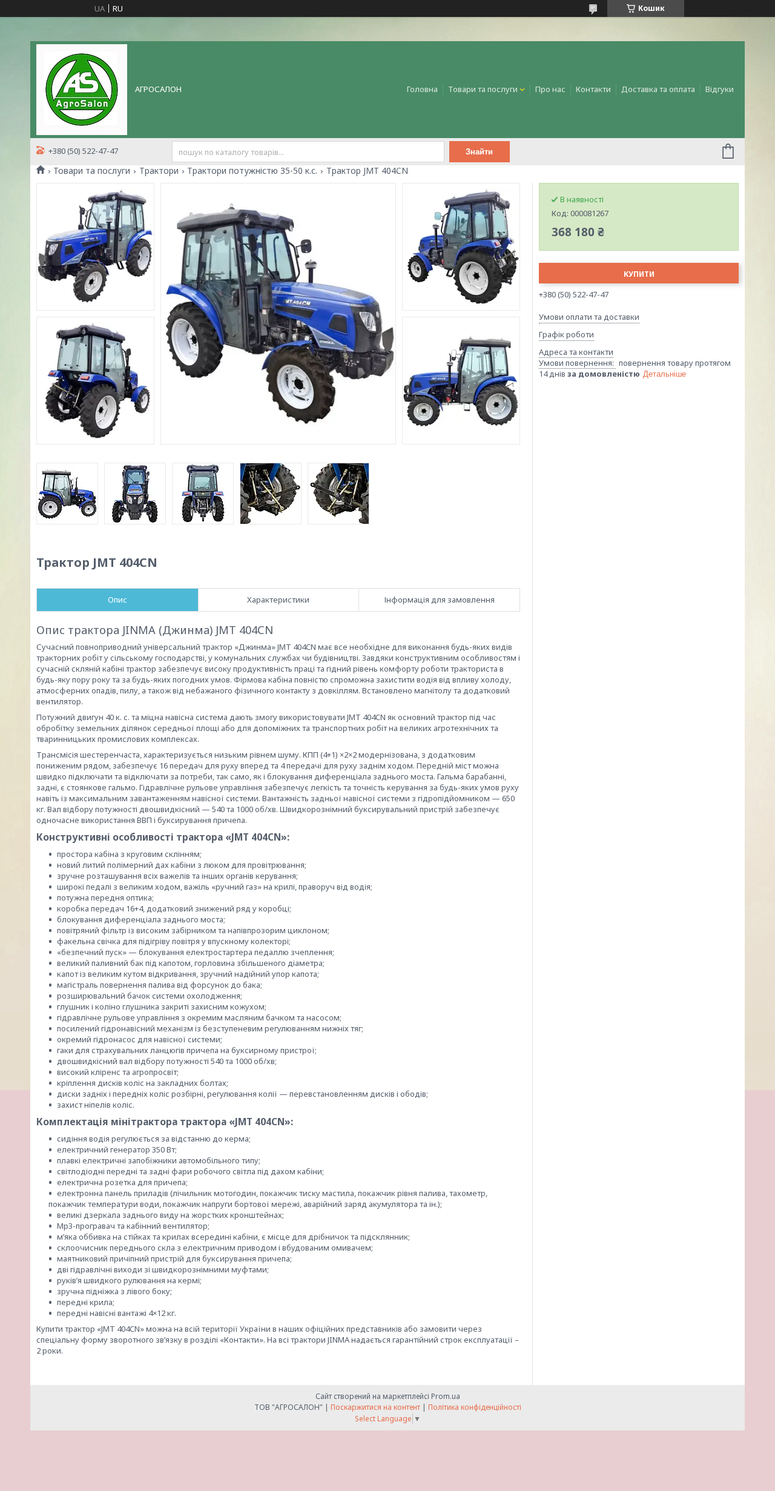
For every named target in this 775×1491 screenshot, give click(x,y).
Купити (639, 274)
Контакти (593, 89)
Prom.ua (445, 1396)
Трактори (159, 170)
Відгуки (719, 89)
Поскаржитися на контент (375, 1407)
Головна (422, 89)
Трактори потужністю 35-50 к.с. (252, 170)
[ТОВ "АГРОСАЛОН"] (81, 88)
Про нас (550, 89)
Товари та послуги (483, 89)
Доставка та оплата (658, 89)
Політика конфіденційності (474, 1407)
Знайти (479, 151)
